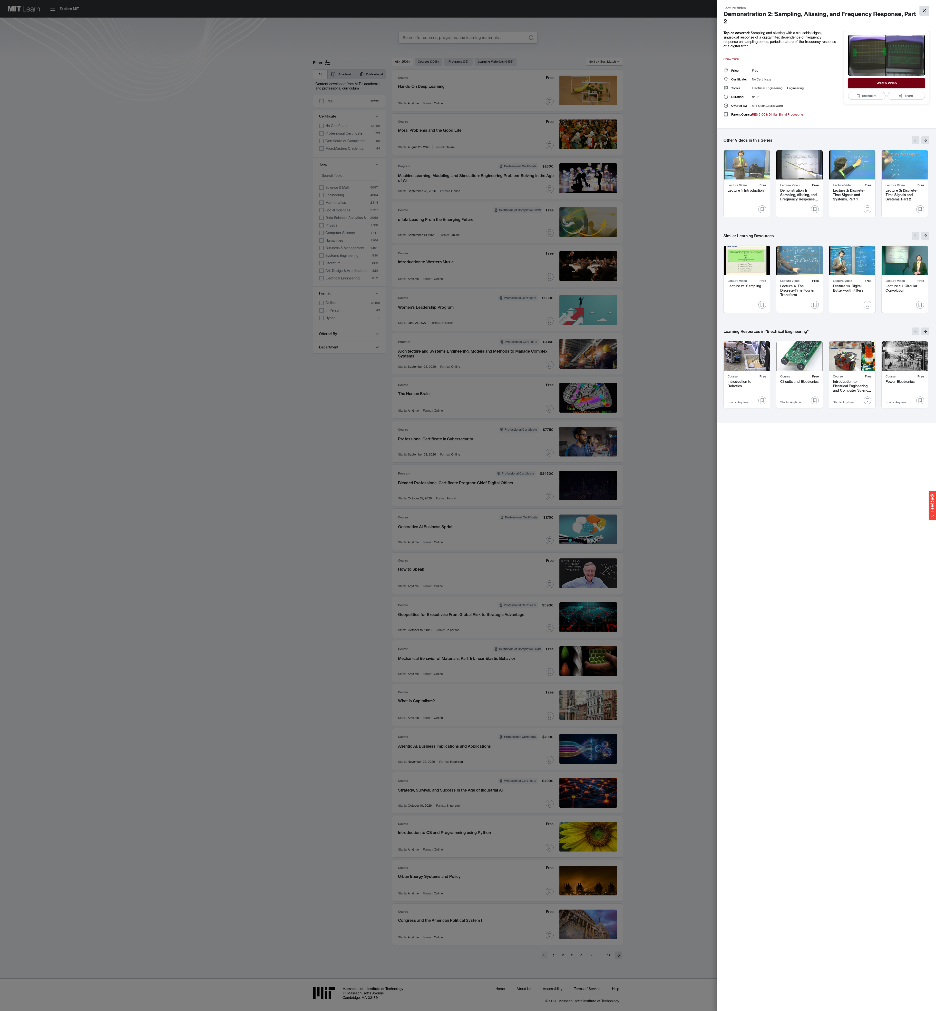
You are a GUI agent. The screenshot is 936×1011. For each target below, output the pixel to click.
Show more (731, 59)
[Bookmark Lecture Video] (762, 209)
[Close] (924, 11)
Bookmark (869, 96)
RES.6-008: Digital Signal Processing (777, 114)
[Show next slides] (925, 140)
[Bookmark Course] (762, 400)
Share (909, 96)
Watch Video (887, 83)
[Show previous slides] (915, 140)
